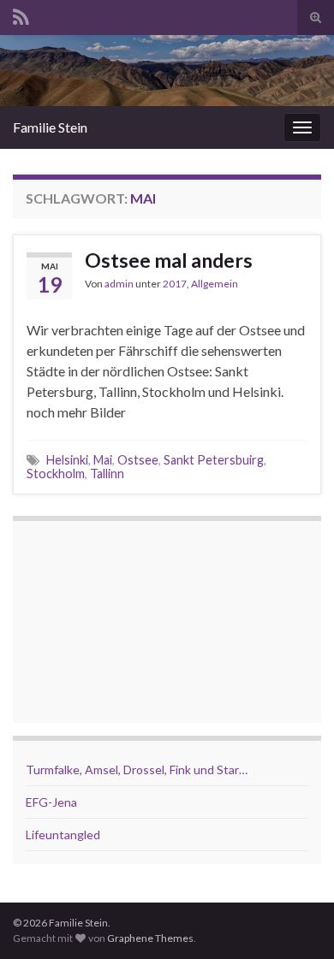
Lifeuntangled (63, 834)
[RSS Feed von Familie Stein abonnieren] (21, 14)
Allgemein (214, 283)
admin (119, 283)
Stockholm (56, 473)
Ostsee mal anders (169, 260)
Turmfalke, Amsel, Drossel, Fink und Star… (137, 769)
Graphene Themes (150, 938)
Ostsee (137, 460)
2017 (175, 283)
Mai (102, 460)
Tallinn (107, 473)
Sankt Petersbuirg (214, 460)
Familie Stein (50, 127)
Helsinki (67, 460)
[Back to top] (295, 920)
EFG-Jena (51, 802)
